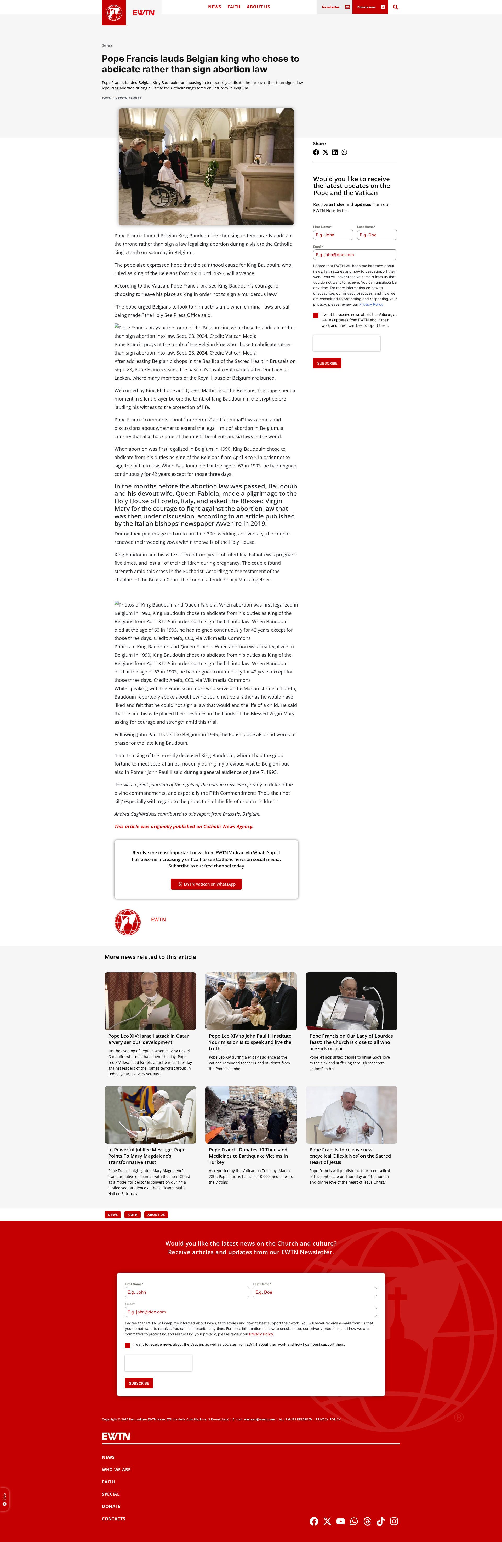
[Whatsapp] (354, 1521)
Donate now (366, 7)
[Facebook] (314, 1521)
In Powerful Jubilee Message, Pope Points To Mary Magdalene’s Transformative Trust (146, 1155)
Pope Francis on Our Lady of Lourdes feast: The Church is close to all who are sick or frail (351, 1042)
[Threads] (367, 1521)
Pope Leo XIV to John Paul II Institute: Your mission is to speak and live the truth (251, 1042)
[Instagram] (394, 1521)
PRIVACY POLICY (328, 1419)
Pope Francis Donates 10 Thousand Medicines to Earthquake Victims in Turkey (248, 1155)
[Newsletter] (347, 7)
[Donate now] (383, 7)
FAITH (234, 7)
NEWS (214, 7)
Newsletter (331, 7)
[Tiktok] (381, 1521)
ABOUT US (258, 7)
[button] (316, 152)
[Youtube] (341, 1521)
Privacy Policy (371, 304)
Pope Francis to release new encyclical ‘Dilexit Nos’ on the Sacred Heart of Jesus (350, 1155)
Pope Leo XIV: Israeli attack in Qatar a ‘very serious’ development (148, 1039)
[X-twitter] (327, 1521)
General (107, 45)
